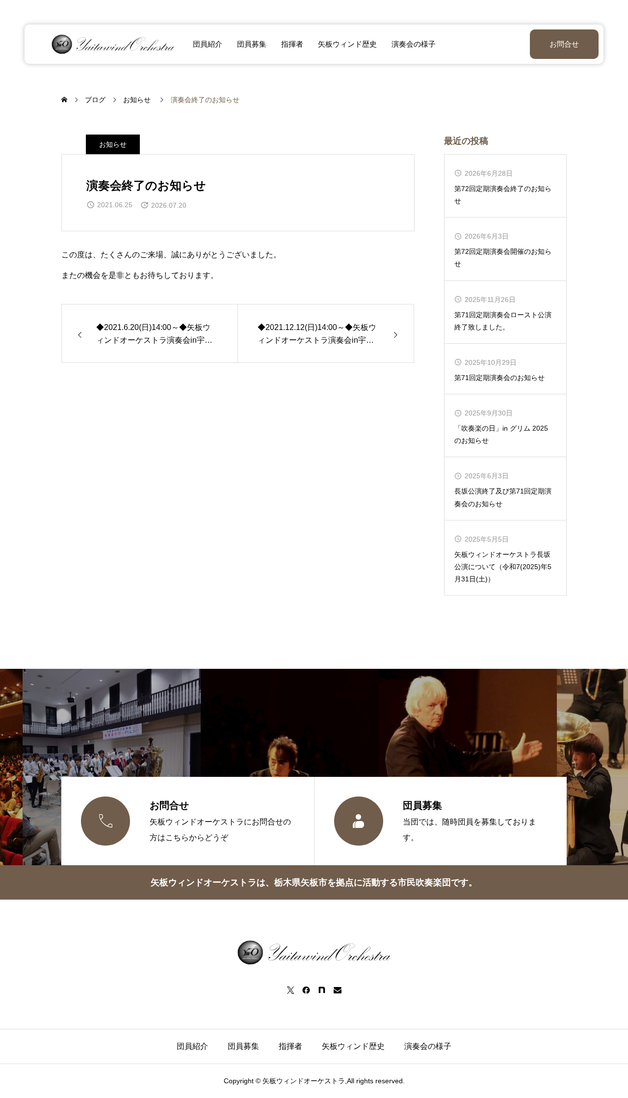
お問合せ (564, 44)
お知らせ (113, 144)
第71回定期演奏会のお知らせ (499, 378)
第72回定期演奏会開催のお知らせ (502, 257)
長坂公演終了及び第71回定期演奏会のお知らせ (502, 497)
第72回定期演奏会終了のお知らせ (502, 195)
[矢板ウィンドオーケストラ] (113, 44)
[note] (321, 990)
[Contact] (337, 990)
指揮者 (292, 44)
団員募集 (251, 44)
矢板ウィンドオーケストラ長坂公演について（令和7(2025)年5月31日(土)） (502, 566)
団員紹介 (207, 44)
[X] (290, 990)
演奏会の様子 (414, 44)
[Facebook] (306, 990)
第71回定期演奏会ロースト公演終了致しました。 (502, 321)
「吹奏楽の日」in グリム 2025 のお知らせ (501, 434)
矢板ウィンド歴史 (347, 44)
